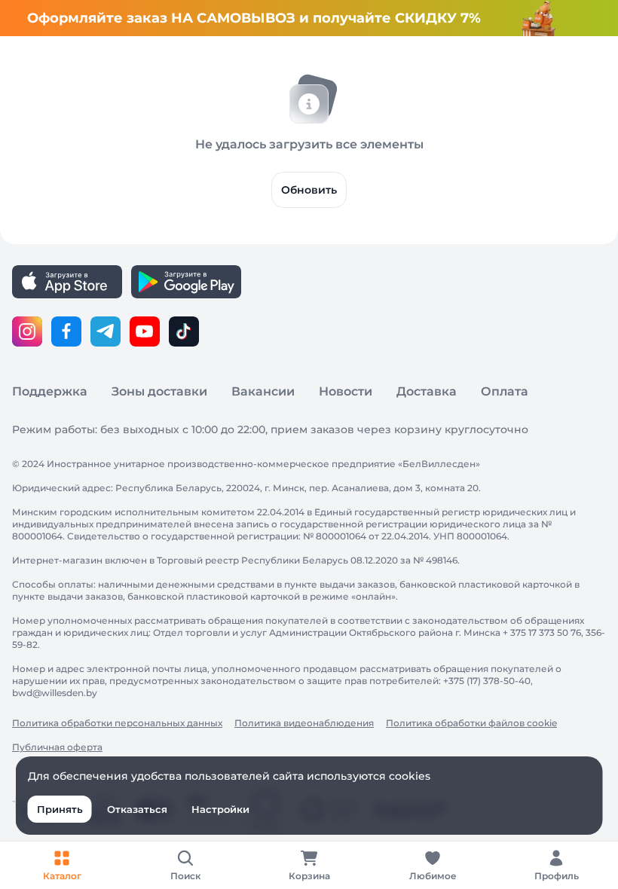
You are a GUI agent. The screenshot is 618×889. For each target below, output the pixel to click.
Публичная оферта (57, 747)
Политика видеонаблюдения (304, 723)
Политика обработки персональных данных (117, 723)
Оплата (504, 391)
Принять (60, 809)
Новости (345, 391)
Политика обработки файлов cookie (471, 723)
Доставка (426, 391)
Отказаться (137, 809)
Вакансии (263, 391)
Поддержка (49, 391)
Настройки (220, 809)
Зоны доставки (159, 391)
